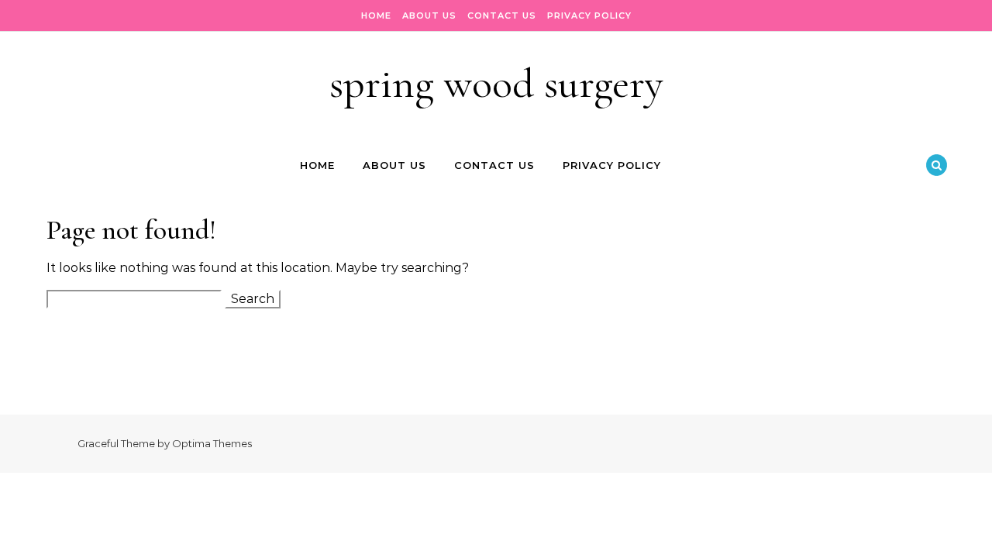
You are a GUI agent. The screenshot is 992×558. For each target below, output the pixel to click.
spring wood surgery (496, 83)
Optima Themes (212, 443)
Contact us (501, 15)
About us (429, 15)
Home (376, 15)
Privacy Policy (589, 15)
